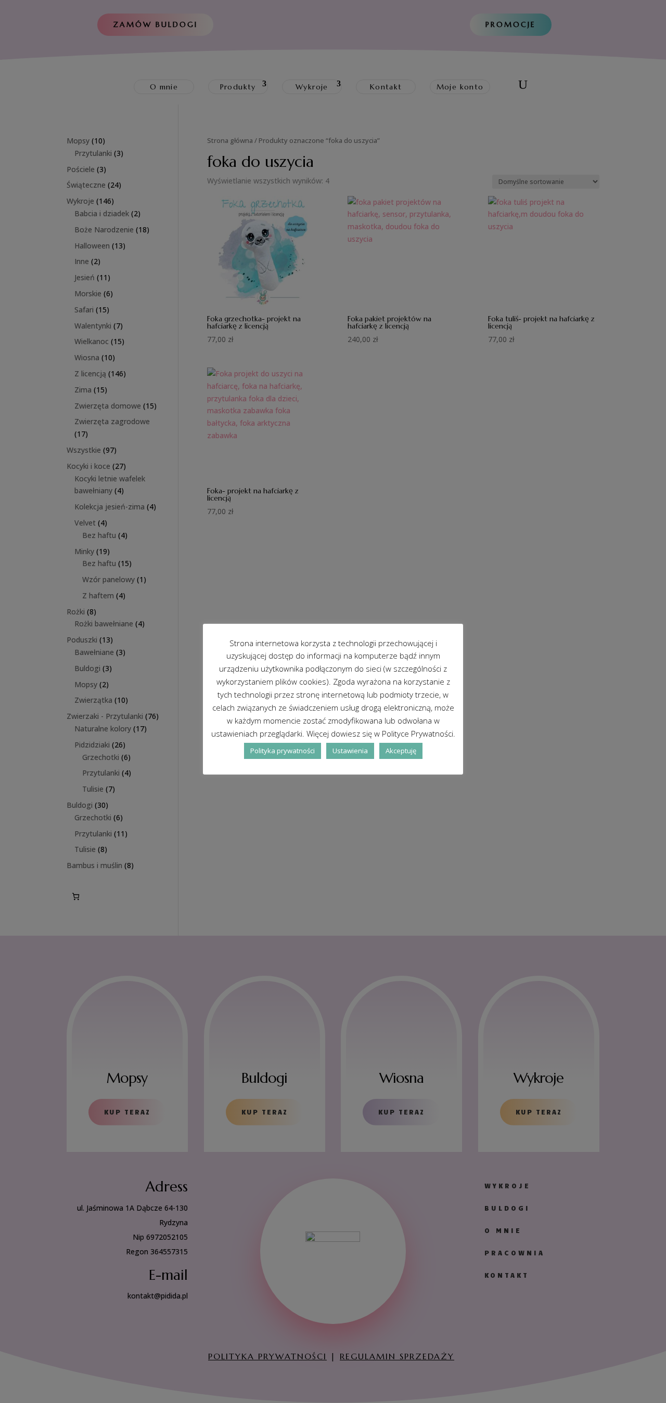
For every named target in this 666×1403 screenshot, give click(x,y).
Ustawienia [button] (350, 750)
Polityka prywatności (282, 750)
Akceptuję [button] (401, 750)
